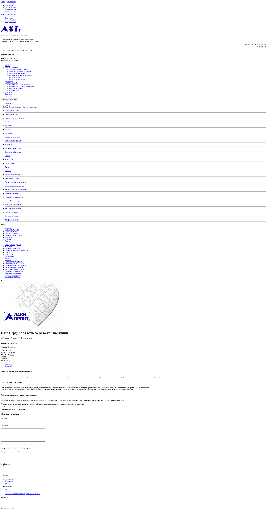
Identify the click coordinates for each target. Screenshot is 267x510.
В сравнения (5, 360)
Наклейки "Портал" (12, 193)
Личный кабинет (11, 7)
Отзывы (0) (9, 366)
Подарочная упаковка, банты (15, 182)
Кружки (8, 126)
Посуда (7, 129)
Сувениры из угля (11, 114)
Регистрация (11, 2)
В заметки (4, 359)
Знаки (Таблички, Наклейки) (15, 189)
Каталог (4, 99)
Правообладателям (12, 492)
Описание (8, 364)
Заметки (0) (9, 5)
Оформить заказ (10, 11)
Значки (7, 167)
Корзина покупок (11, 9)
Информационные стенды (14, 186)
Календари (9, 159)
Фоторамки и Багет (12, 178)
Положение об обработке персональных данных (22, 494)
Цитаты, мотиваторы (12, 137)
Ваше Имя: (5, 418)
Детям (7, 483)
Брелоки (8, 171)
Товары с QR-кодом (12, 220)
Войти (3, 2)
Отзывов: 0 (15, 338)
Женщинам (9, 481)
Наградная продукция (13, 141)
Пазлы (7, 156)
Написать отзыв (27, 338)
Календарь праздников (13, 205)
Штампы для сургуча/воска (14, 118)
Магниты (8, 144)
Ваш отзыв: (5, 426)
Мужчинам (9, 479)
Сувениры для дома (12, 110)
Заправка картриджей (12, 216)
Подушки (8, 133)
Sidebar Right (13, 99)
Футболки (8, 122)
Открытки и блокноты (13, 152)
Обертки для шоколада (13, 148)
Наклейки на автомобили (14, 197)
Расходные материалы (13, 208)
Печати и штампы (11, 212)
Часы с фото (9, 163)
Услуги (7, 490)
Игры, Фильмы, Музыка (13, 201)
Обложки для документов (14, 174)
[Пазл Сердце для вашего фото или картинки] (32, 328)
